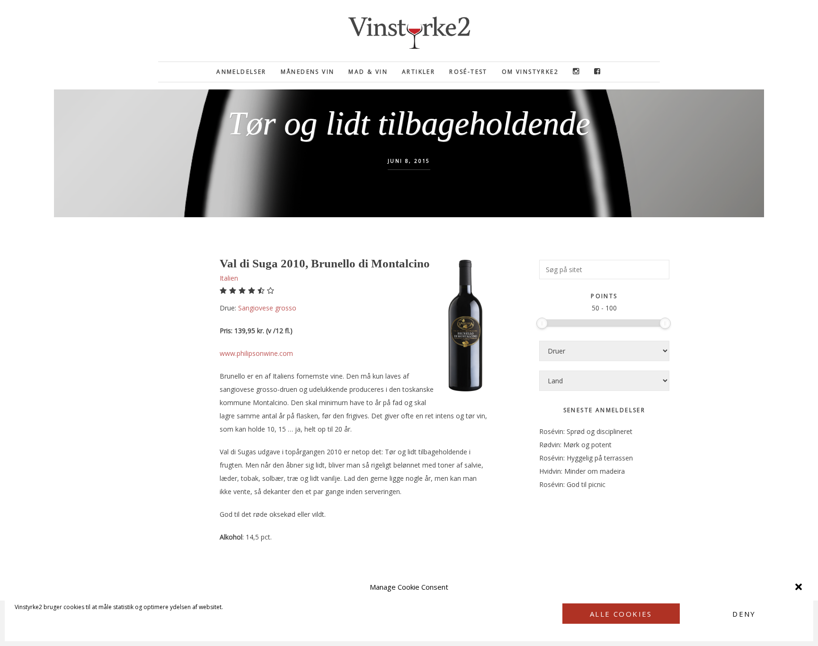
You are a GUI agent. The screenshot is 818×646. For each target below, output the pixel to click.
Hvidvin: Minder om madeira (582, 471)
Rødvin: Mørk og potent (575, 444)
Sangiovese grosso (267, 307)
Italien (229, 278)
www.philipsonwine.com (256, 353)
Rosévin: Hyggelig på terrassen (586, 457)
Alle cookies (621, 614)
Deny (744, 614)
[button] (798, 587)
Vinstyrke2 (409, 31)
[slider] (542, 323)
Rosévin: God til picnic (572, 484)
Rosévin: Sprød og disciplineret (585, 431)
